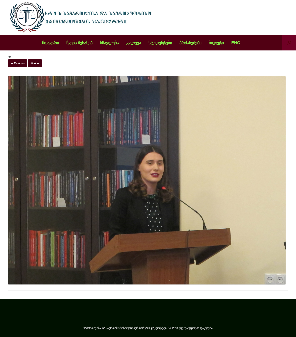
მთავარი (50, 43)
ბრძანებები (190, 43)
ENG (235, 43)
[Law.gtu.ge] (82, 17)
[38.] (147, 283)
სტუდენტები (160, 43)
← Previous (18, 63)
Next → (35, 63)
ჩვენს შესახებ (79, 43)
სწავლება (109, 43)
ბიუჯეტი (216, 43)
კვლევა (133, 43)
